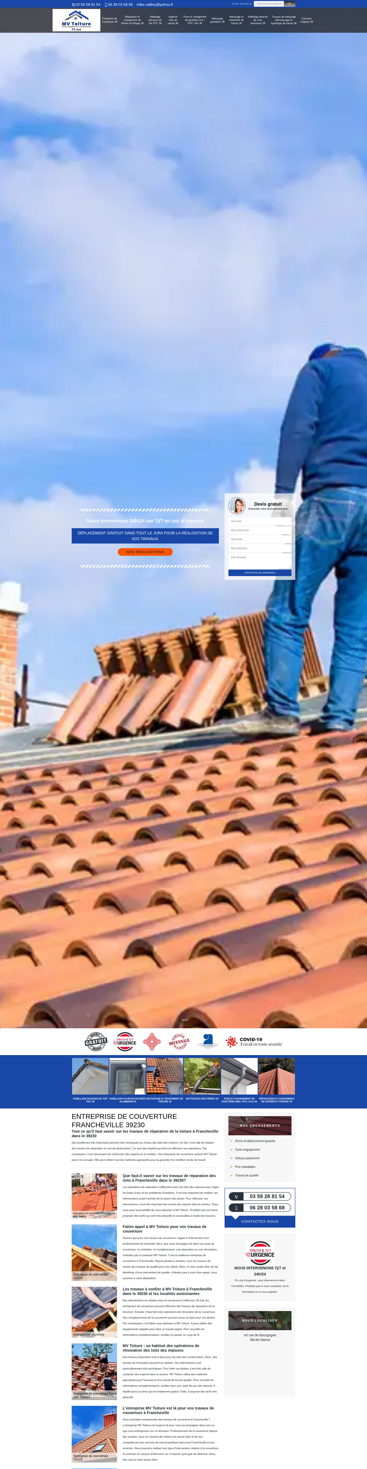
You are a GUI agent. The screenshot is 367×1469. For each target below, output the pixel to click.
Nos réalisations (145, 552)
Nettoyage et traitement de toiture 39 (236, 20)
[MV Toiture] (76, 20)
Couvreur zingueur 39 (306, 20)
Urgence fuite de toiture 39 (173, 20)
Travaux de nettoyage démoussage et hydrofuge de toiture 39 (283, 20)
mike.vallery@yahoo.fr (155, 4)
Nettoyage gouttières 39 (217, 20)
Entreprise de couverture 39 (109, 20)
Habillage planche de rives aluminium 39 (258, 20)
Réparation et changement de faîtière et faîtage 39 (132, 20)
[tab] (183, 587)
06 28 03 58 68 (120, 4)
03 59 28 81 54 (88, 4)
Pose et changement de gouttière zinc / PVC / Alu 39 (195, 20)
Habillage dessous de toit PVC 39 (155, 20)
